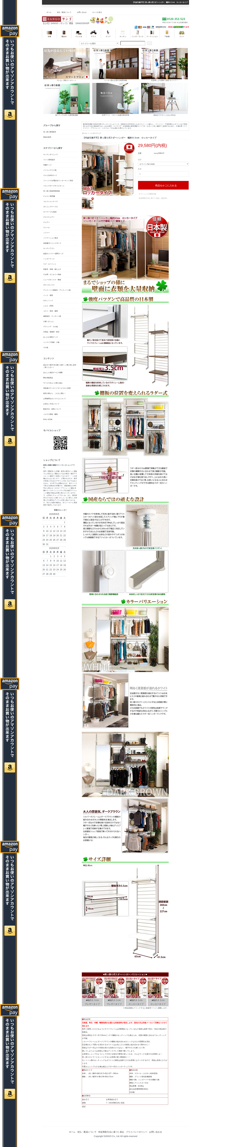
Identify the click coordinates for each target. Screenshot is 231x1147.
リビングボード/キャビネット (54, 186)
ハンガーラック (95, 133)
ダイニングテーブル (50, 207)
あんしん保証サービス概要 (53, 372)
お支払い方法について (51, 404)
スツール (46, 227)
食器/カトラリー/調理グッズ (53, 254)
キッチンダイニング (50, 154)
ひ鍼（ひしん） (49, 321)
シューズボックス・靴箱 (52, 280)
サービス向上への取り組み (53, 383)
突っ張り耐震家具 (49, 132)
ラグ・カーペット (49, 264)
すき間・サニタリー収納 (52, 274)
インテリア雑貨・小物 (51, 342)
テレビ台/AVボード (50, 175)
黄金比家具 (47, 137)
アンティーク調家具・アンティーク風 (57, 290)
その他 (45, 347)
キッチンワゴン (49, 248)
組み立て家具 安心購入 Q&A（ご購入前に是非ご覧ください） (59, 366)
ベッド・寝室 (48, 295)
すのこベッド (48, 300)
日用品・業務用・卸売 (51, 332)
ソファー (46, 233)
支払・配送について (64, 12)
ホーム (49, 12)
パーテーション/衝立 (50, 238)
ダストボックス (49, 285)
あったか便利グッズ (50, 337)
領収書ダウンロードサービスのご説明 (57, 388)
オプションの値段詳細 (147, 194)
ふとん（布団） (49, 306)
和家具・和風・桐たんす (52, 269)
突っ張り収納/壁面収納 (51, 191)
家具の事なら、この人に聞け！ (54, 393)
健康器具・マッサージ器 (52, 316)
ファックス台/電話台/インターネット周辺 (58, 181)
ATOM (50, 419)
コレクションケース (50, 201)
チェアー (46, 222)
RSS (45, 419)
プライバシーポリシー (136, 1132)
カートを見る (97, 12)
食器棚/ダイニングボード (52, 243)
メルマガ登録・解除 (50, 414)
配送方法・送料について (52, 409)
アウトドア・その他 (50, 327)
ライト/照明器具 (49, 160)
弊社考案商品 (48, 378)
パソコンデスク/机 (50, 170)
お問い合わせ (82, 12)
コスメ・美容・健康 (50, 311)
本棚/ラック (47, 165)
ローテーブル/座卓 (50, 212)
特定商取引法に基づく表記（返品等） (153, 198)
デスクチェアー (49, 217)
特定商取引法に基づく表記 (111, 1132)
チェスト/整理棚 (49, 196)
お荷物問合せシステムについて (54, 399)
